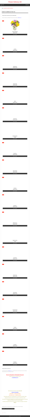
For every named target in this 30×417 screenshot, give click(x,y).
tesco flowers (12, 408)
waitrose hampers (20, 406)
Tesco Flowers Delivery (10, 371)
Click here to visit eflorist (15, 392)
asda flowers (3, 408)
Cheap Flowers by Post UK (8, 11)
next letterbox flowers (15, 406)
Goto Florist (15, 34)
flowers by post (8, 408)
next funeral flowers (9, 406)
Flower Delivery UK (15, 2)
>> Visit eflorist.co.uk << (15, 377)
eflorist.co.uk (10, 370)
